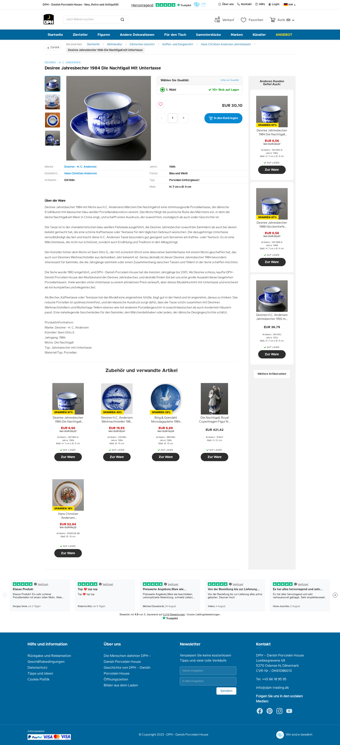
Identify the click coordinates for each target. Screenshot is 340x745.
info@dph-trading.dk (272, 687)
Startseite (55, 34)
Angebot (284, 34)
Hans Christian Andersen (80, 173)
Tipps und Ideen (40, 673)
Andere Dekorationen (137, 34)
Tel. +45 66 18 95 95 (271, 679)
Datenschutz (37, 667)
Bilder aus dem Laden (121, 685)
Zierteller (80, 34)
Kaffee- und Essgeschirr (177, 44)
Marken (237, 34)
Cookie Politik (38, 679)
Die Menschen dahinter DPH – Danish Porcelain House (127, 658)
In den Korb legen (226, 118)
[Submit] (122, 19)
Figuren (104, 34)
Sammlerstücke (208, 34)
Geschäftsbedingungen (46, 661)
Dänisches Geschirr (142, 44)
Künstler (259, 34)
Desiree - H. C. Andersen (80, 166)
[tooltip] (68, 420)
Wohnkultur (114, 44)
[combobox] (95, 19)
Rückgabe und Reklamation (49, 655)
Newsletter (190, 644)
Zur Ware (68, 457)
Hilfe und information (47, 644)
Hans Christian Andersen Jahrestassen (226, 44)
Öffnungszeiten (116, 679)
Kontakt (263, 644)
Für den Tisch (175, 34)
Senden (226, 690)
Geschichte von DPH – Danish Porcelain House (127, 670)
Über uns (112, 644)
